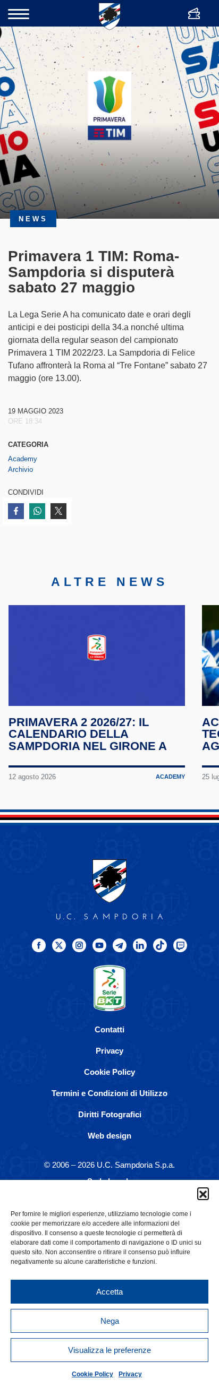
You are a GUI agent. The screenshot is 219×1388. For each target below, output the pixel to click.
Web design (109, 1135)
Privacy (130, 1374)
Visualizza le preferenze (109, 1350)
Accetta (109, 1291)
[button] (203, 1193)
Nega (109, 1320)
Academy (22, 459)
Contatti (109, 1029)
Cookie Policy (92, 1374)
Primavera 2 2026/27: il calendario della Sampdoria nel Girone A (88, 734)
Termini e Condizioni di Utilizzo (109, 1093)
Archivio (20, 469)
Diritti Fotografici (109, 1114)
